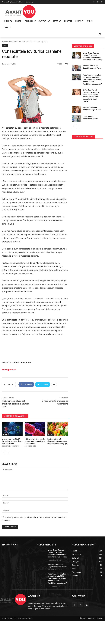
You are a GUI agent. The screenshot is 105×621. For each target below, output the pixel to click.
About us (82, 618)
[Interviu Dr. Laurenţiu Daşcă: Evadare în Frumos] (76, 68)
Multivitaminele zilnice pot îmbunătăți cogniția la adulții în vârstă (15, 404)
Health (11, 41)
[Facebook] (94, 2)
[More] (54, 384)
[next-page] (8, 452)
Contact (100, 618)
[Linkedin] (101, 2)
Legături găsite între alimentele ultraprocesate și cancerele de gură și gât (57, 441)
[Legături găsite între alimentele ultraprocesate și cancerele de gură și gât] (57, 429)
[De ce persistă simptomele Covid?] (76, 118)
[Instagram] (97, 2)
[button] (100, 34)
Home (4, 41)
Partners (91, 618)
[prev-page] (3, 452)
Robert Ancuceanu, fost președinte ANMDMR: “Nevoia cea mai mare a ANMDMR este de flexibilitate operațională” (92, 79)
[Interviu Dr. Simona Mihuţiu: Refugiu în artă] (76, 109)
